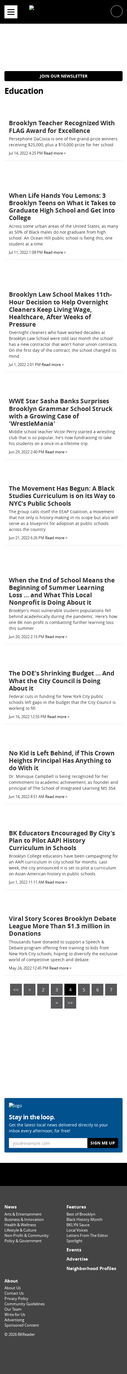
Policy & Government (23, 1240)
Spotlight (74, 1240)
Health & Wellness (20, 1224)
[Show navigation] (10, 11)
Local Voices (77, 1230)
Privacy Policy (16, 1298)
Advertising (14, 1319)
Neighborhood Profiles (91, 1268)
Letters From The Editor (87, 1235)
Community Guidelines (24, 1303)
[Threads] (78, 1174)
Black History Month (84, 1219)
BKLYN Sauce (77, 1224)
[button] (117, 11)
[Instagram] (63, 1174)
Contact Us (14, 1293)
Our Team (13, 1309)
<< (16, 990)
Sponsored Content (21, 1325)
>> (70, 1003)
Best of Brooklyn (80, 1214)
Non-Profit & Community (26, 1235)
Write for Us (14, 1314)
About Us (12, 1287)
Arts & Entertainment (23, 1214)
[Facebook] (48, 1174)
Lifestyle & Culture (20, 1230)
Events (73, 1250)
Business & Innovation (24, 1219)
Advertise (77, 1259)
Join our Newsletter (63, 76)
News (10, 1207)
